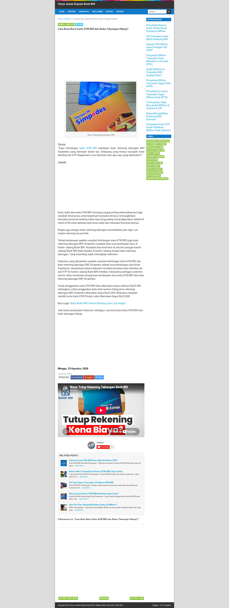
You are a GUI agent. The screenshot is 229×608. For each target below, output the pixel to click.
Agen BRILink (153, 141)
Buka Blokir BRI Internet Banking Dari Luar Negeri (98, 303)
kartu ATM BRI (88, 148)
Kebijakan (84, 11)
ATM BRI (79, 24)
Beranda (104, 598)
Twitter (99, 377)
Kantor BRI (152, 160)
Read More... (80, 466)
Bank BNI (110, 605)
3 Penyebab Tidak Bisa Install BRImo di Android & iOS (157, 105)
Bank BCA (119, 605)
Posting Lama (136, 598)
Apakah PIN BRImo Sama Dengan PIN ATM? (157, 47)
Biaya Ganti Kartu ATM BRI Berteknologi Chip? (94, 493)
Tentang (72, 11)
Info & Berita (153, 153)
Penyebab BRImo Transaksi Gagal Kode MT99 (158, 83)
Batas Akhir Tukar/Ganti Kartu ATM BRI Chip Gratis (96, 471)
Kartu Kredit (153, 166)
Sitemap (120, 11)
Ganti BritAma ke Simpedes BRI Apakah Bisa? (155, 72)
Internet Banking (155, 157)
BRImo (150, 147)
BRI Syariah (160, 144)
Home (61, 11)
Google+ (89, 377)
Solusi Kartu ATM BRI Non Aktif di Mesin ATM (93, 460)
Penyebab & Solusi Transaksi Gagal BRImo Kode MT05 (157, 94)
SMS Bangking (153, 175)
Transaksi (163, 179)
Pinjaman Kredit (154, 172)
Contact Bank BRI (155, 150)
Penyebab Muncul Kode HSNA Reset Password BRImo (156, 28)
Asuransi (165, 141)
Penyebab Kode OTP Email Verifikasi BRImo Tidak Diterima (158, 127)
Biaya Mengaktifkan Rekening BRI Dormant (157, 116)
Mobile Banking (154, 169)
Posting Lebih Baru (68, 598)
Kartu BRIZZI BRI (154, 163)
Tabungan (152, 179)
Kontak (109, 11)
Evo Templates (165, 605)
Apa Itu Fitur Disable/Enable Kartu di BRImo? (93, 504)
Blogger (155, 605)
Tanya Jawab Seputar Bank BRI (76, 4)
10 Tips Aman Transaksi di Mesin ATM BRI (91, 482)
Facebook (76, 377)
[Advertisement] (101, 55)
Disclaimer (97, 11)
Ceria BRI (158, 147)
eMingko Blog (100, 605)
